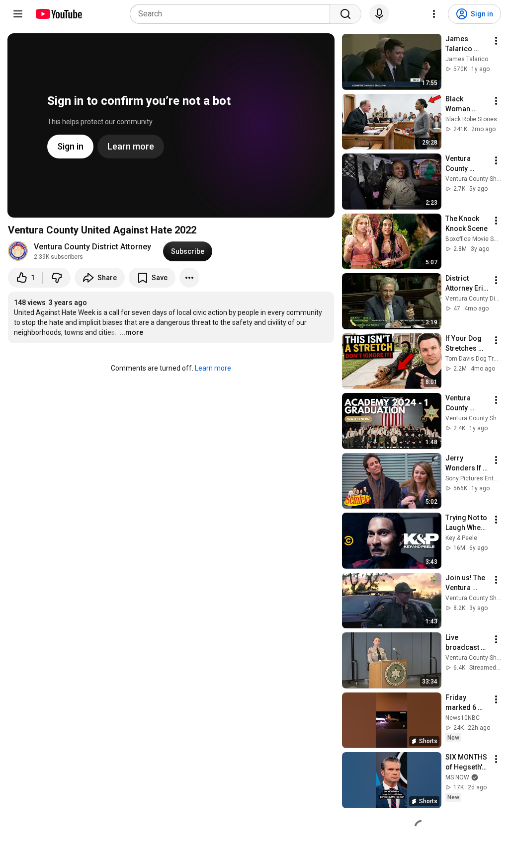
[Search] (345, 14)
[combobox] (233, 14)
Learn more (213, 368)
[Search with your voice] (379, 14)
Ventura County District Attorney (92, 246)
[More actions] (189, 278)
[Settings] (434, 14)
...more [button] (131, 332)
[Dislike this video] (57, 278)
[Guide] (18, 14)
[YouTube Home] (58, 14)
